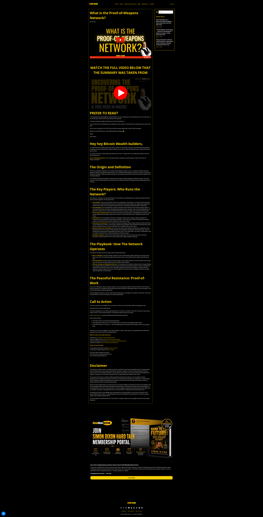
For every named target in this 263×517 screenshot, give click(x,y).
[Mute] (144, 57)
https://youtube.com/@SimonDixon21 (116, 341)
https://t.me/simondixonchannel (111, 339)
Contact (152, 4)
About (121, 4)
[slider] (119, 57)
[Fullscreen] (149, 57)
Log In (172, 4)
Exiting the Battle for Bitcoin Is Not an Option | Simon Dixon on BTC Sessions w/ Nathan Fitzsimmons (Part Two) (164, 42)
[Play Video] (91, 57)
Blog (139, 4)
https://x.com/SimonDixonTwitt (106, 337)
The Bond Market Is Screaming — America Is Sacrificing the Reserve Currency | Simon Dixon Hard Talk (164, 32)
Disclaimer (123, 511)
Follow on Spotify (112, 348)
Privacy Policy (131, 511)
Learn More (131, 478)
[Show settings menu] (147, 57)
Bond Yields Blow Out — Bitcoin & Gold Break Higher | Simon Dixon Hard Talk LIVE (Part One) (164, 22)
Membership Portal (130, 4)
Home (116, 4)
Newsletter (145, 4)
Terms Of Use (138, 511)
